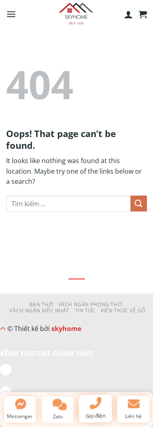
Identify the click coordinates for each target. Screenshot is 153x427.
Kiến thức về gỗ (123, 310)
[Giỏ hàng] (143, 14)
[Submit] (139, 203)
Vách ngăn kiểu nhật (39, 310)
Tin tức (85, 310)
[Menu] (11, 14)
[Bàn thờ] (77, 14)
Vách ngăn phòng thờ (90, 304)
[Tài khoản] (128, 14)
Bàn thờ (41, 304)
